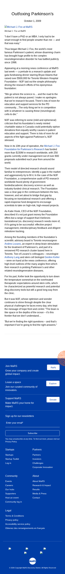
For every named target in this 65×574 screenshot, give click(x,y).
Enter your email (14, 422)
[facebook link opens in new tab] (15, 549)
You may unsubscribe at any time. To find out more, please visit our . (32, 440)
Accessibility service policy (17, 524)
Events (8, 481)
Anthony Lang (12, 257)
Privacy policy (11, 520)
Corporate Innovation (42, 467)
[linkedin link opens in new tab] (49, 549)
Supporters (10, 493)
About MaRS (38, 481)
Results (36, 489)
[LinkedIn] (36, 344)
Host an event (12, 497)
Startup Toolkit (12, 459)
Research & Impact (41, 485)
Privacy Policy (11, 442)
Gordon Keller (52, 257)
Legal (8, 510)
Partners (37, 449)
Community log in (13, 502)
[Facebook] (27, 344)
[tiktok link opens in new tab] (41, 552)
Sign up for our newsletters (19, 416)
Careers (9, 485)
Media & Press (39, 493)
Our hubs (9, 489)
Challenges (37, 463)
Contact (36, 497)
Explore (53, 383)
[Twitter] (32, 344)
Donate (53, 399)
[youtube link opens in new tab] (29, 553)
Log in (8, 463)
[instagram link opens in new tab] (32, 549)
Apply (53, 367)
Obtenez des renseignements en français (25, 528)
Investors (36, 459)
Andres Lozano (13, 243)
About (35, 476)
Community (11, 476)
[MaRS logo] (32, 561)
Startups (9, 449)
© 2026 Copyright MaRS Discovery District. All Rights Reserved (32, 568)
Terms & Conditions (14, 516)
